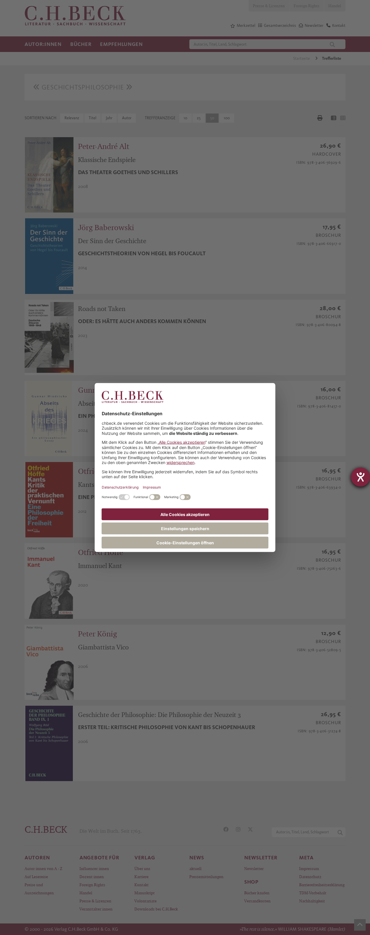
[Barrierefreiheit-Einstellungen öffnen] (360, 477)
